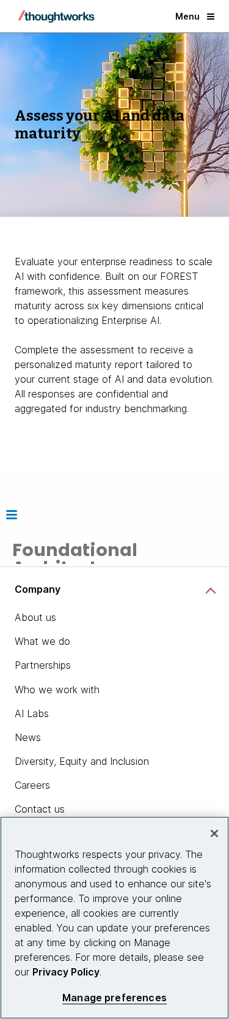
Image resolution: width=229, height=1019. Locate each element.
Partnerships (43, 665)
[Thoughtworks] (56, 16)
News (28, 737)
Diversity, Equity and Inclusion (82, 761)
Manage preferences (114, 998)
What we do (42, 641)
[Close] (214, 833)
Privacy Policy (66, 972)
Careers (32, 785)
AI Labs (32, 713)
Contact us (40, 809)
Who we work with (57, 689)
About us (35, 617)
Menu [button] (187, 16)
